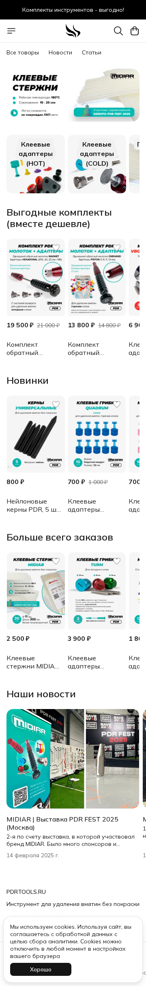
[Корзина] (135, 31)
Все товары (22, 52)
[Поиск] (118, 31)
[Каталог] (11, 31)
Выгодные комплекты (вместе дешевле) (59, 217)
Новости (60, 52)
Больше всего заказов (59, 537)
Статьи (91, 52)
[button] (35, 277)
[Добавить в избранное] (56, 248)
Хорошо (41, 969)
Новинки (27, 380)
